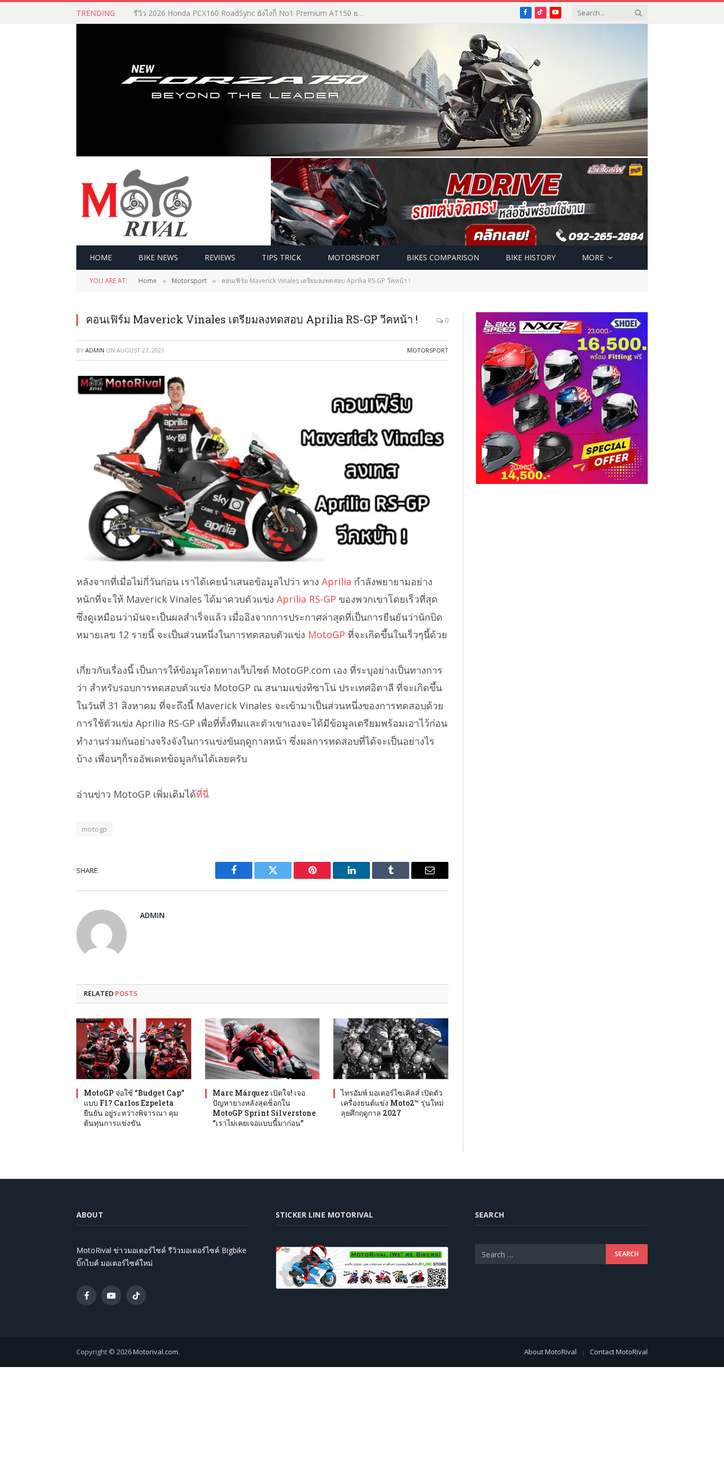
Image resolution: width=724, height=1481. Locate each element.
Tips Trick (281, 257)
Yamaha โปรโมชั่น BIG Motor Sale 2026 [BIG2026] (220, 13)
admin (94, 350)
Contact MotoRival (619, 1351)
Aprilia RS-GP (306, 599)
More (593, 257)
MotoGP (326, 634)
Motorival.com (155, 1351)
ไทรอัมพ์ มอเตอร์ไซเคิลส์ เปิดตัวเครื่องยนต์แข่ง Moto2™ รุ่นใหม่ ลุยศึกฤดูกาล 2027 (392, 1103)
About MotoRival (550, 1351)
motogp (94, 829)
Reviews (220, 257)
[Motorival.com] (136, 202)
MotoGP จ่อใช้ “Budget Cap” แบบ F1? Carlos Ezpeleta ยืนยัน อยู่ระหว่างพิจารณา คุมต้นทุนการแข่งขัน (134, 1108)
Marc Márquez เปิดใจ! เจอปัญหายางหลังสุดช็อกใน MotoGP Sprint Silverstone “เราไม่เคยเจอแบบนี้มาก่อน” (264, 1108)
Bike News (158, 257)
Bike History (530, 257)
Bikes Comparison (443, 257)
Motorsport (354, 257)
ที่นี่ (202, 794)
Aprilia (336, 581)
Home (101, 257)
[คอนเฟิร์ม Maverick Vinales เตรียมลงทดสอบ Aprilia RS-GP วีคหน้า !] (262, 469)
